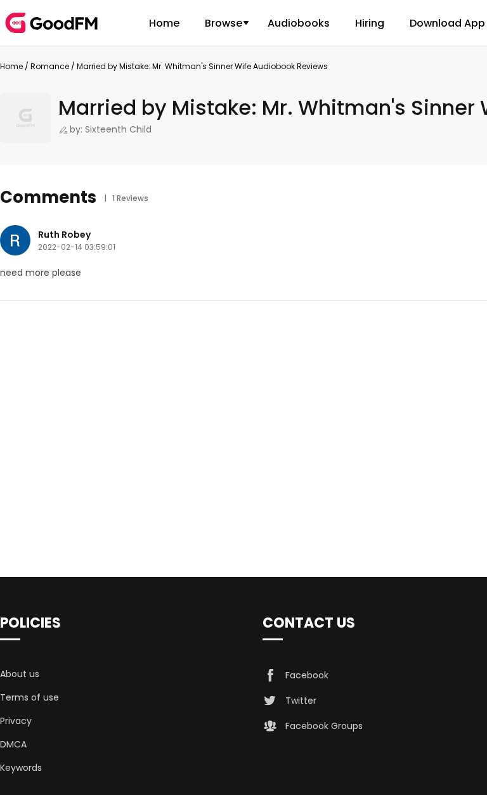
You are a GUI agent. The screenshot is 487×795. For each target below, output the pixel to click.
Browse (223, 23)
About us (19, 674)
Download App (447, 23)
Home (164, 23)
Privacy (16, 720)
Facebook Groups (324, 726)
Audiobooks (299, 23)
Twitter (300, 700)
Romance (49, 66)
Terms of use (29, 697)
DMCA (13, 744)
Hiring (369, 23)
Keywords (21, 767)
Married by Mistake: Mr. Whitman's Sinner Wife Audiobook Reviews (202, 66)
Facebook (306, 675)
